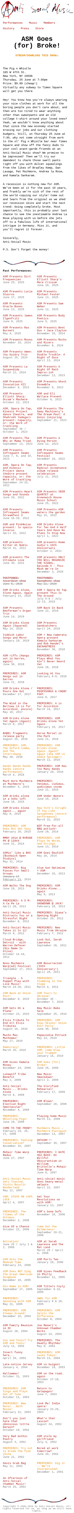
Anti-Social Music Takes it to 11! (17, 929)
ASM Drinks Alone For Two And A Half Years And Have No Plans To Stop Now (52, 529)
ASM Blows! (45, 1101)
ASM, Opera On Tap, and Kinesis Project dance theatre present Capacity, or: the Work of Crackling (17, 472)
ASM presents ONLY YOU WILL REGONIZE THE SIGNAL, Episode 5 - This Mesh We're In (51, 563)
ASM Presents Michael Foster (48, 293)
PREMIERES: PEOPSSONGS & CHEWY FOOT (52, 691)
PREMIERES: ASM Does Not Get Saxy (17, 827)
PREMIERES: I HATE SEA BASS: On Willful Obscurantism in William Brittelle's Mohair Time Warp (52, 1161)
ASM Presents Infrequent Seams (16, 452)
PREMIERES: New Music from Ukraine (52, 929)
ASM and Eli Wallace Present (49, 395)
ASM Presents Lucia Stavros (17, 293)
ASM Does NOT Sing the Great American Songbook (17, 1274)
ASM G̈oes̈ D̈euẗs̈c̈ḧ (50, 853)
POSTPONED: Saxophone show (48, 580)
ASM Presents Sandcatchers (47, 624)
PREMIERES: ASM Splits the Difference (48, 1313)
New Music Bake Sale (48, 1010)
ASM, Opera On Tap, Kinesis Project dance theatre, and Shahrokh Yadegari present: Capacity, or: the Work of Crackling (17, 417)
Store (39, 28)
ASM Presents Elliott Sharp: (15, 396)
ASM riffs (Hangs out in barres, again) (16, 658)
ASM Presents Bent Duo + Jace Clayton (52, 329)
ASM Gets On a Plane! (13, 1010)
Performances (13, 22)
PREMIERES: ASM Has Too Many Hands (52, 768)
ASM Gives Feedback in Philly (52, 1273)
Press (25, 28)
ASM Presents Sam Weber (50, 305)
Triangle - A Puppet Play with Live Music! (16, 981)
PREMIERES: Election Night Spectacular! (14, 1104)
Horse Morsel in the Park (49, 735)
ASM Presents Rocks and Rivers (52, 341)
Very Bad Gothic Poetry (15, 1438)
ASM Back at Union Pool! (17, 995)
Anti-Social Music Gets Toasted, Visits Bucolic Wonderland (17, 1183)
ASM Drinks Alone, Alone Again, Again (17, 592)
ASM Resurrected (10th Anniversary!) (49, 966)
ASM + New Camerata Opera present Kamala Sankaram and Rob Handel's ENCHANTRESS (52, 641)
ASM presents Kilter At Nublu (15, 544)
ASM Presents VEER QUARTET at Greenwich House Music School (51, 496)
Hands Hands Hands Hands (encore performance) (17, 769)
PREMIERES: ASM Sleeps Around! (14, 1312)
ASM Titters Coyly (51, 1286)
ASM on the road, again (50, 1375)
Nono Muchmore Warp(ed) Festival (17, 965)
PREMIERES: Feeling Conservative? (17, 1142)
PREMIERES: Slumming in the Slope (49, 981)
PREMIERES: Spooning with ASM (17, 1300)
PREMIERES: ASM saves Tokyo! (48, 1354)
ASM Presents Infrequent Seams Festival (50, 453)
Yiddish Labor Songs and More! (15, 636)
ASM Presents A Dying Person (48, 440)
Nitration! (11, 1241)
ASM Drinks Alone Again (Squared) (16, 624)
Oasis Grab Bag (14, 1463)
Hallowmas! (11, 1373)
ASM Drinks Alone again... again (16, 810)
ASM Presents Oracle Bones (13, 305)
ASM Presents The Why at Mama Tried (17, 440)
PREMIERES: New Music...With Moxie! (14, 1406)
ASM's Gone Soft (49, 1211)
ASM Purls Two (47, 1259)
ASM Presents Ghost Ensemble (52, 383)
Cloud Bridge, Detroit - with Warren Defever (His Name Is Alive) (14, 945)
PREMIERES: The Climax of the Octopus (14, 1214)
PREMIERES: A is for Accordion (49, 705)
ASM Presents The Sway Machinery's (51, 413)
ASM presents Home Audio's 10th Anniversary (51, 545)
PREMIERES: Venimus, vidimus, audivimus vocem (51, 784)
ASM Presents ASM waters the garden (51, 511)
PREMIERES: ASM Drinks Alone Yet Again (50, 721)
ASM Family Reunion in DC (17, 1327)
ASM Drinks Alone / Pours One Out (17, 690)
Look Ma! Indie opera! (48, 1405)
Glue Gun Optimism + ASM (51, 869)
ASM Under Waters (50, 796)
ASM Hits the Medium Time (13, 1261)
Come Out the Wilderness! (47, 1228)
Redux (16, 1154)
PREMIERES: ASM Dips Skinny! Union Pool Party (52, 1023)
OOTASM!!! (44, 1140)
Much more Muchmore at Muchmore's (17, 783)
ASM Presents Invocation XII (14, 383)
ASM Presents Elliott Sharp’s (49, 279)
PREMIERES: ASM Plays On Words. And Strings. (49, 841)
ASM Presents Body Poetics (51, 317)
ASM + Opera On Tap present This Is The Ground (52, 593)
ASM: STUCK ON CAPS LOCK (17, 1198)
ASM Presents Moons (17, 339)
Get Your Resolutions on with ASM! (48, 1199)
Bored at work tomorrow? (47, 1450)
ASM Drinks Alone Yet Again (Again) (17, 720)
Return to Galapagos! (45, 1390)
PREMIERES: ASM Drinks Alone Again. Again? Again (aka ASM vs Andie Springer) (51, 751)
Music (33, 22)
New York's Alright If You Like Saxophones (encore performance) (52, 812)
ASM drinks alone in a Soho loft (16, 798)
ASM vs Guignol (48, 1364)
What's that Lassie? (46, 1420)
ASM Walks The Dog (17, 885)
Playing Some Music (52, 1116)
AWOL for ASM (47, 1298)
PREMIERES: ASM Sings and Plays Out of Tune (15, 1391)
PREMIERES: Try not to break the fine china (17, 1451)
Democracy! (11, 1047)
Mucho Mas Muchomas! (10, 1037)
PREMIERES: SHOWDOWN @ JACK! (50, 902)
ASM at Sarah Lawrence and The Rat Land (50, 1244)
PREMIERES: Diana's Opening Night (52, 914)
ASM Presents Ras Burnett (16, 329)
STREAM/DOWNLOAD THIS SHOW (36, 55)
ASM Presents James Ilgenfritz (17, 317)
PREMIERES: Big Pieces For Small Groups (16, 871)
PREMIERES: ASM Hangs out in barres (14, 676)
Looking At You (48, 673)
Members (49, 22)
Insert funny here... (13, 1354)
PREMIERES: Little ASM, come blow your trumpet (51, 1050)
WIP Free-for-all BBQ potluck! (50, 827)
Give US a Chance (16, 1226)
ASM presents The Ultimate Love (16, 559)
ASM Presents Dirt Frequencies (17, 278)
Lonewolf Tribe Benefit (14, 1076)
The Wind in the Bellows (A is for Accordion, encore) (17, 706)
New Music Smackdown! (45, 1076)
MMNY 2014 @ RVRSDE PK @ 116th (17, 839)
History (8, 28)
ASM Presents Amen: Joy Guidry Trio (17, 353)
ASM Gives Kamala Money (16, 1064)
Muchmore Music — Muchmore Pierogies (52, 1130)
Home (37, 10)
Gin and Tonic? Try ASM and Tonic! (17, 1342)
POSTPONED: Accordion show (14, 580)
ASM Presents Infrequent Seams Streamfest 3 (16, 512)
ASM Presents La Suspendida (15, 368)
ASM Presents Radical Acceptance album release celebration (52, 469)
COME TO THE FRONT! (17, 1128)
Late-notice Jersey (17, 1364)
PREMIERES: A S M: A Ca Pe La (17, 902)
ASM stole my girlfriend (47, 1438)
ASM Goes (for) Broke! (48, 1064)
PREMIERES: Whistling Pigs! (15, 1118)
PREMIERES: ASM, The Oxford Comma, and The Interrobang (17, 750)
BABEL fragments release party (15, 735)
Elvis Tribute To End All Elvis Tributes (16, 1023)
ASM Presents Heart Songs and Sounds (17, 493)
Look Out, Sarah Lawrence (49, 941)
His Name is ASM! (16, 1286)
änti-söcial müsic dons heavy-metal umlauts (51, 1182)
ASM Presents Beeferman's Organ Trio (17, 611)
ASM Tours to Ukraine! (47, 995)
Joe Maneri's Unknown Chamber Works (49, 1328)
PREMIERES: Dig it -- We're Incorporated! (51, 1466)
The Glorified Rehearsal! (47, 1088)
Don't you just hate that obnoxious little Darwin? (16, 1423)
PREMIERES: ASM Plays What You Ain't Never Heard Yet (51, 660)
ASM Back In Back (50, 608)
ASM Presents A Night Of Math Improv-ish (48, 369)
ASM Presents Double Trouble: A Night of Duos (51, 354)
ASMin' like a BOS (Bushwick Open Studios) (17, 856)
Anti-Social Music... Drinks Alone (15, 1089)
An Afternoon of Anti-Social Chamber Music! (15, 1481)
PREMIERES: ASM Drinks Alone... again (49, 888)
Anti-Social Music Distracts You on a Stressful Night (17, 915)
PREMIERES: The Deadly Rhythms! (49, 1342)
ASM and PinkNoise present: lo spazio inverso (17, 527)
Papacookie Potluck (52, 1035)
